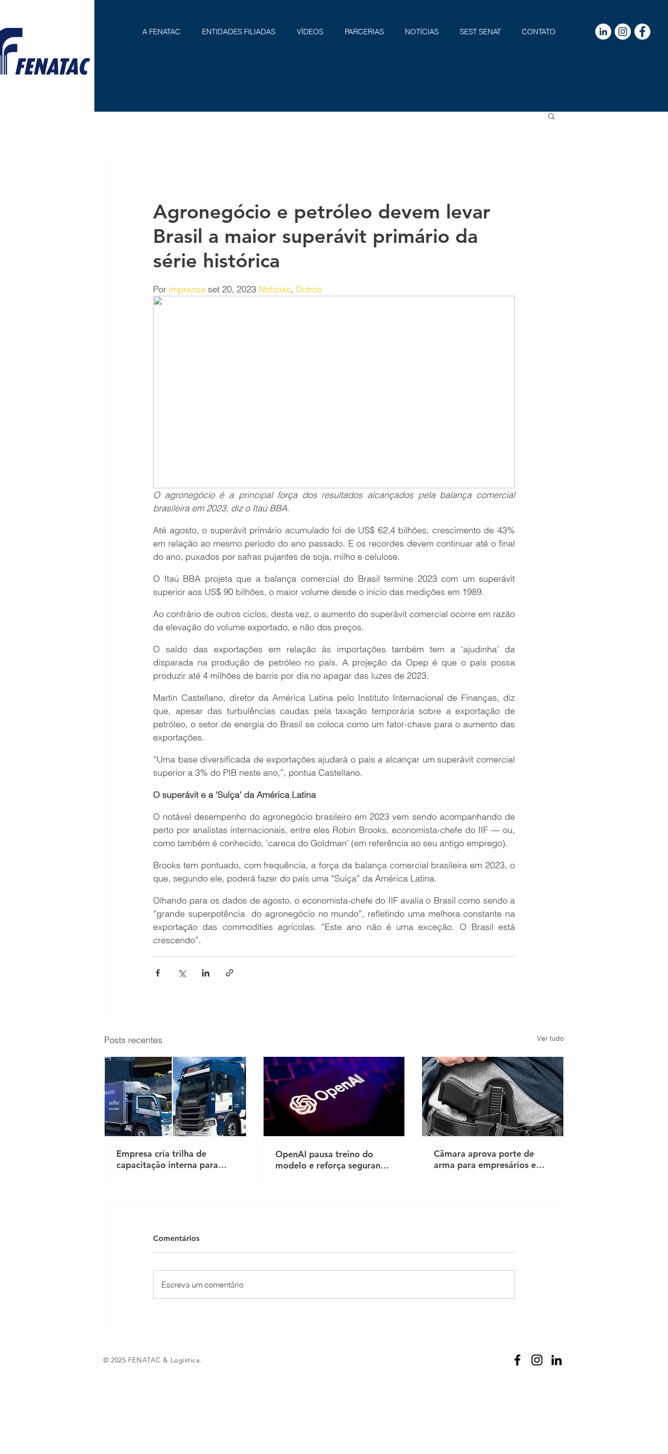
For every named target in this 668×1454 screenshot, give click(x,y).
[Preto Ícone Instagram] (537, 1360)
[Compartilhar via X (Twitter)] (181, 972)
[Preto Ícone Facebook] (517, 1360)
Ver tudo (550, 1038)
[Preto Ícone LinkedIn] (556, 1360)
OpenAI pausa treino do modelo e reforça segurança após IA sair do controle (332, 1159)
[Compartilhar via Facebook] (157, 972)
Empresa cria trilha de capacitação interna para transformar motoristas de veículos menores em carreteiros (170, 1159)
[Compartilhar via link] (229, 972)
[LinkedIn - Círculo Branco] (603, 32)
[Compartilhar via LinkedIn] (205, 972)
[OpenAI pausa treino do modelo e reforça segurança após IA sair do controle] (334, 1096)
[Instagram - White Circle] (623, 32)
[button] (551, 115)
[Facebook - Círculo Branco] (642, 32)
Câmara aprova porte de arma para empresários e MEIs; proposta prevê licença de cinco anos (485, 1159)
